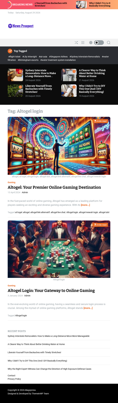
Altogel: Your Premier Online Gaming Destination (54, 187)
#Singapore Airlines (58, 56)
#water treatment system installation (58, 60)
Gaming (11, 182)
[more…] (85, 205)
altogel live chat (58, 212)
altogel (26, 212)
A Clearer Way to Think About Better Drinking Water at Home (92, 73)
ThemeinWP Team (40, 393)
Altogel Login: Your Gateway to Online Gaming (51, 290)
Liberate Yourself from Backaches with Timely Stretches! (38, 88)
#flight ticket (14, 56)
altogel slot (104, 212)
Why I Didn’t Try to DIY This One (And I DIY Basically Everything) (92, 88)
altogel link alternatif (40, 212)
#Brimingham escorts (28, 60)
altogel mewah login (88, 212)
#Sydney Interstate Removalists (85, 56)
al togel (18, 212)
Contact (11, 375)
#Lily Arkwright (29, 56)
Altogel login (72, 212)
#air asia (43, 56)
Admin (25, 192)
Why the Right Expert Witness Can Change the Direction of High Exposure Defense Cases (49, 369)
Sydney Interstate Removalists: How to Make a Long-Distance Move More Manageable (40, 75)
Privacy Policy (14, 379)
